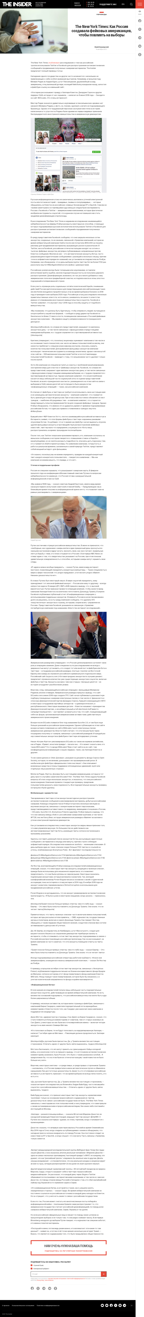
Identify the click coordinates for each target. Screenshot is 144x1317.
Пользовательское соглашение (23, 1305)
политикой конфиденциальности (76, 1278)
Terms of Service (49, 1280)
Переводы (101, 14)
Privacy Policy (40, 1280)
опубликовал (54, 63)
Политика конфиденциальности (48, 1305)
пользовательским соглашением (57, 1278)
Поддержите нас (108, 4)
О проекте (5, 1305)
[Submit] (103, 1274)
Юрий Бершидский (102, 47)
